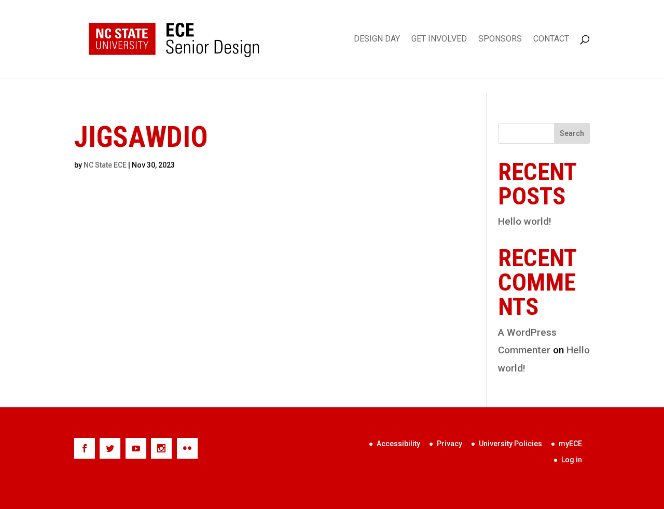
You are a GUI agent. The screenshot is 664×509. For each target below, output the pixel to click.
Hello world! (524, 221)
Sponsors (500, 39)
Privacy (449, 443)
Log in (571, 460)
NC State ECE (105, 165)
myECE (570, 443)
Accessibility (398, 443)
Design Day (377, 39)
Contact (551, 39)
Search (572, 133)
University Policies (510, 443)
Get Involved (439, 39)
